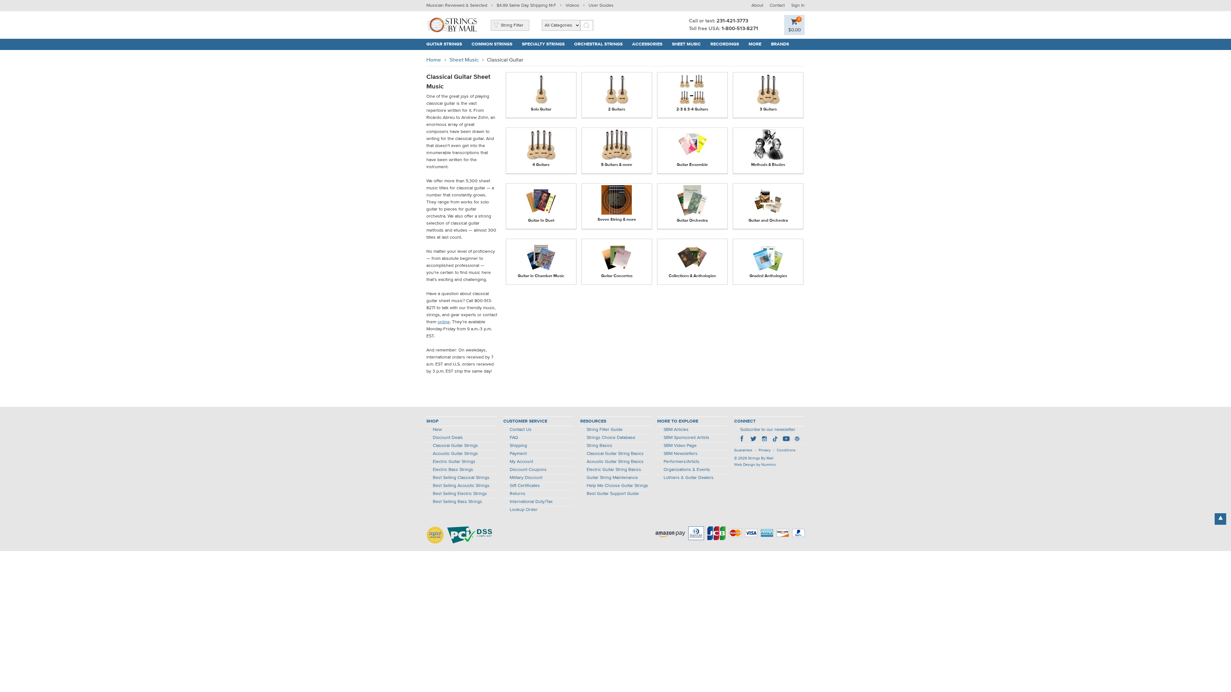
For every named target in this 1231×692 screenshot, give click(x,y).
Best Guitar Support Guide (613, 493)
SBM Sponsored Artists (686, 437)
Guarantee (743, 450)
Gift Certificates (525, 485)
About (757, 5)
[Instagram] (764, 439)
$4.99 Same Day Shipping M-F (526, 5)
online (444, 322)
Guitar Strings (444, 44)
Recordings (724, 44)
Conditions (786, 450)
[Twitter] (753, 439)
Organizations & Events (687, 469)
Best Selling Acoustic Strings (461, 485)
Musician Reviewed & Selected (456, 5)
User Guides (601, 5)
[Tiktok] (775, 439)
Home (433, 60)
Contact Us (521, 429)
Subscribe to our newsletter (767, 429)
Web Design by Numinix (755, 465)
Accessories (647, 44)
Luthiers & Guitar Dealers (689, 477)
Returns (517, 493)
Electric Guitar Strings (454, 461)
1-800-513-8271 (740, 28)
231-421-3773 (732, 21)
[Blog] (797, 439)
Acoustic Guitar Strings (455, 453)
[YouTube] (786, 439)
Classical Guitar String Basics (615, 453)
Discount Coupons (528, 469)
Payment (518, 453)
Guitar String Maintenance (612, 477)
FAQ (514, 437)
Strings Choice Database (611, 437)
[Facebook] (742, 439)
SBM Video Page (680, 445)
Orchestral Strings (598, 44)
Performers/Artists (681, 461)
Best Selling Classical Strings (461, 477)
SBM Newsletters (681, 453)
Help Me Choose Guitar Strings (617, 485)
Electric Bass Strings (453, 469)
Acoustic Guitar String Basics (615, 461)
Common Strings (492, 44)
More (755, 44)
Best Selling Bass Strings (457, 501)
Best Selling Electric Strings (460, 493)
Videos (572, 5)
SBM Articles (676, 429)
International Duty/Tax (531, 501)
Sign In (798, 5)
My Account (521, 461)
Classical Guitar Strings (455, 445)
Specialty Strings (543, 44)
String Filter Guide (605, 429)
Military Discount (526, 477)
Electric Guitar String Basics (614, 469)
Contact (777, 5)
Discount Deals (448, 437)
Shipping (518, 445)
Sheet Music (686, 44)
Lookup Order (524, 509)
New (437, 429)
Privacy (764, 450)
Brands (780, 44)
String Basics (599, 445)
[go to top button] (1220, 519)
